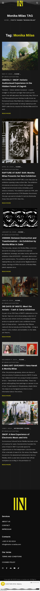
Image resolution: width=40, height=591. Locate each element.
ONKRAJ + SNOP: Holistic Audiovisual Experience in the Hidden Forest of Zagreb (17, 83)
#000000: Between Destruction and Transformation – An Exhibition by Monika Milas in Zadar (19, 241)
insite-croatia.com (23, 579)
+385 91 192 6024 (9, 541)
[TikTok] (18, 568)
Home (6, 20)
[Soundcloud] (10, 568)
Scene (16, 74)
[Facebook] (6, 568)
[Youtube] (14, 568)
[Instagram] (2, 568)
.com (11, 544)
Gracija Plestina (11, 77)
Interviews (18, 428)
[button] (37, 3)
